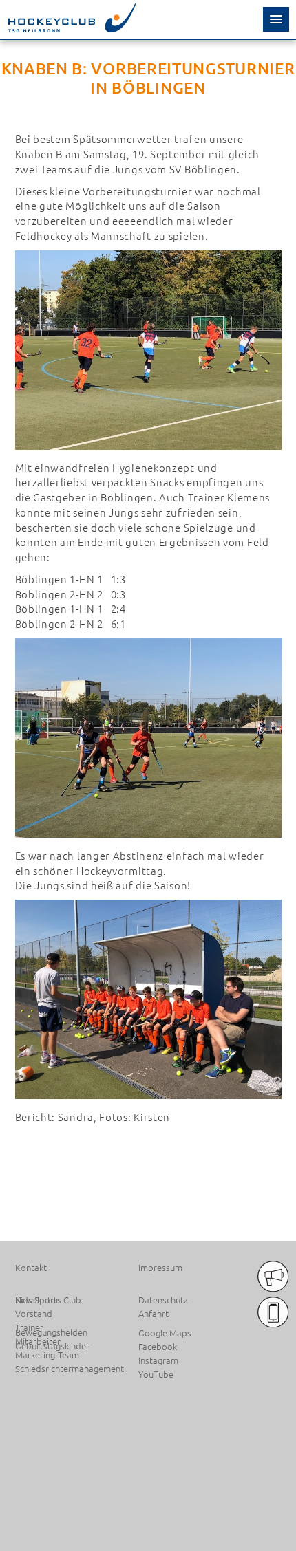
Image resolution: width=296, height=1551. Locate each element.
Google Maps (164, 1332)
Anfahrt (153, 1313)
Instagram (158, 1360)
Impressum (160, 1267)
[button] (276, 19)
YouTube (155, 1374)
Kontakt (31, 1267)
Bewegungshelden (51, 1332)
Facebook (157, 1346)
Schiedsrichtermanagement (69, 1368)
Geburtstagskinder (52, 1346)
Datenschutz (163, 1299)
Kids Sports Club (48, 1299)
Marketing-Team (47, 1354)
